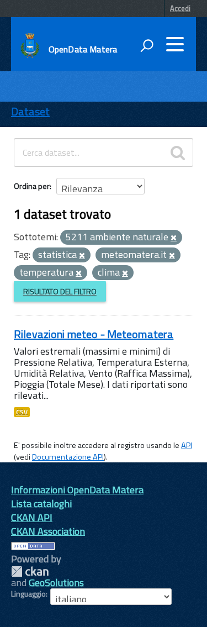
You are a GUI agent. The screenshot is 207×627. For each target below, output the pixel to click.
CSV (22, 412)
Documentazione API (68, 457)
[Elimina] (174, 238)
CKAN (30, 571)
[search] (178, 152)
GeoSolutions (56, 582)
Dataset (30, 111)
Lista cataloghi (41, 503)
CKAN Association (48, 531)
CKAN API (31, 517)
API (186, 445)
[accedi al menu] (175, 44)
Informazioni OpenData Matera (77, 489)
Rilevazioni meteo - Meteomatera (93, 334)
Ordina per (32, 186)
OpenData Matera (83, 49)
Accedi (180, 8)
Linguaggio (28, 593)
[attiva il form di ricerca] (147, 45)
